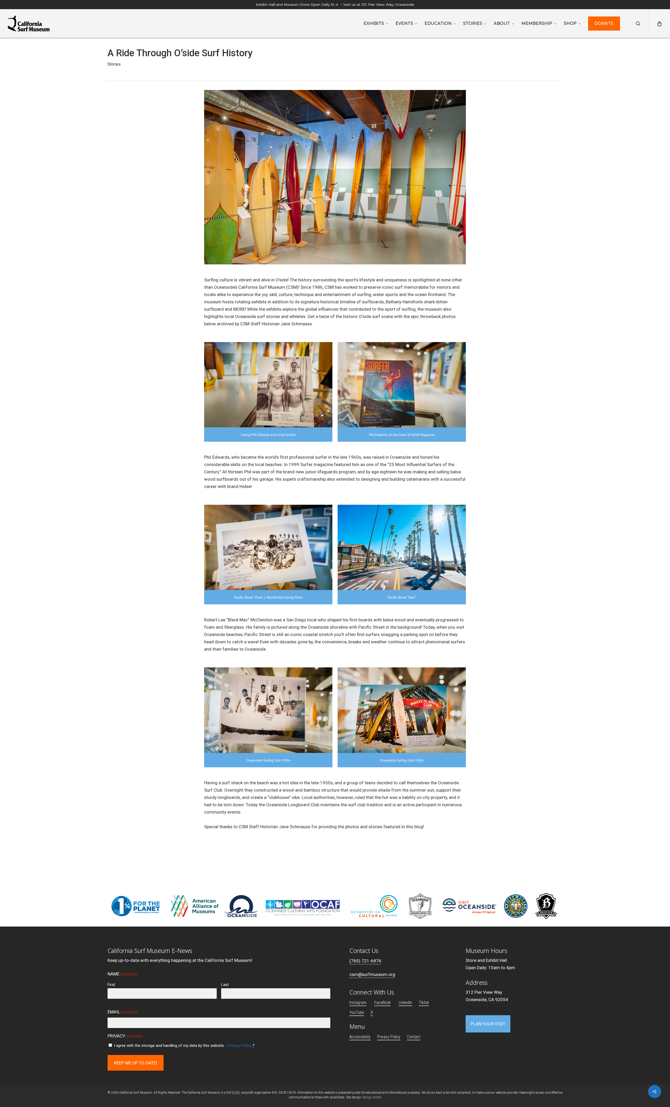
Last (225, 984)
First (111, 984)
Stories (114, 64)
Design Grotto (371, 1097)
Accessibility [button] (360, 1036)
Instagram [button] (357, 1002)
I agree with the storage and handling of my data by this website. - (184, 1045)
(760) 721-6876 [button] (365, 960)
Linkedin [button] (405, 1002)
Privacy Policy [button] (388, 1036)
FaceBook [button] (382, 1002)
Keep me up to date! (135, 1062)
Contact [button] (413, 1036)
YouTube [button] (356, 1012)
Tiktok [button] (424, 1002)
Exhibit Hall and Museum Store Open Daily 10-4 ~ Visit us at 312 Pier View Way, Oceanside (335, 4)
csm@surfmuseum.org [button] (372, 974)
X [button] (372, 1012)
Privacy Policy (240, 1045)
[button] (488, 1023)
